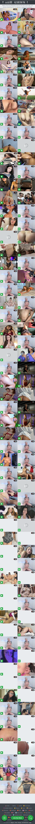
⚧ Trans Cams (7, 815)
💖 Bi (12, 812)
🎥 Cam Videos (9, 819)
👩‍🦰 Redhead (13, 810)
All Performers (25, 822)
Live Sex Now (17, 818)
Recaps (19, 822)
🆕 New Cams (18, 812)
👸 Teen (23, 808)
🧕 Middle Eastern (8, 808)
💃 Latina (19, 805)
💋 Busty (31, 810)
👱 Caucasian (26, 805)
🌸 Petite (24, 810)
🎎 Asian (7, 805)
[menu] (4, 818)
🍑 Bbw (19, 810)
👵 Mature (16, 808)
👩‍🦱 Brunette (5, 810)
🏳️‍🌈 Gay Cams (27, 812)
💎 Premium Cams (17, 815)
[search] (30, 818)
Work (16, 822)
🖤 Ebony (13, 805)
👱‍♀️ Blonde (29, 808)
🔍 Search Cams (26, 819)
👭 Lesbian (7, 812)
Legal (30, 822)
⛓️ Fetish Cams (27, 815)
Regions (12, 822)
